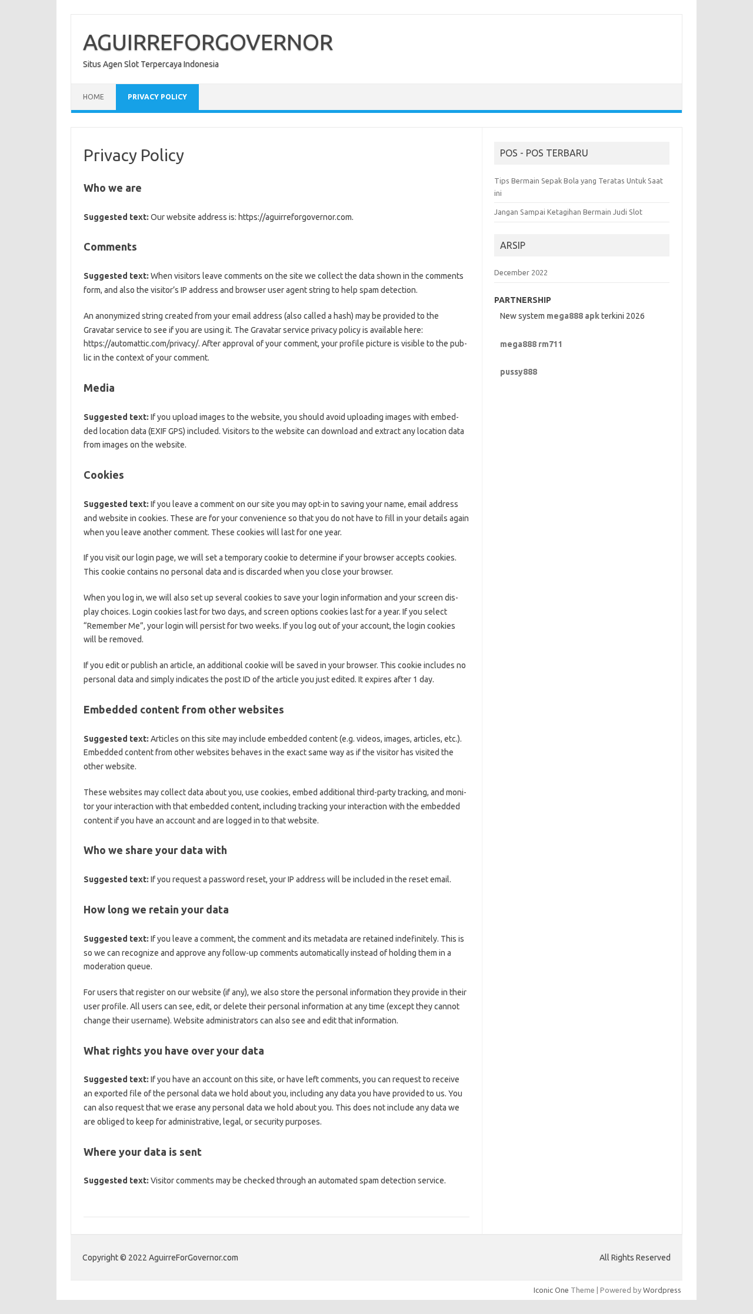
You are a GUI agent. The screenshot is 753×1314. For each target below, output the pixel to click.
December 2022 (521, 272)
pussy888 (518, 371)
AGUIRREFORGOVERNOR (208, 41)
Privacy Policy (157, 97)
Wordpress (662, 1290)
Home (93, 97)
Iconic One (551, 1290)
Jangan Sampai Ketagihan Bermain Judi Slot (568, 212)
